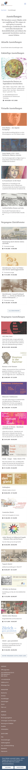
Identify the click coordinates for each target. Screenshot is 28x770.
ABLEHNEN (8, 767)
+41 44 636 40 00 (5, 679)
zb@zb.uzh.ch (5, 682)
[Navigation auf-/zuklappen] (25, 4)
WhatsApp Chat (5, 685)
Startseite (3, 10)
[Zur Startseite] (6, 3)
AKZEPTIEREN (20, 767)
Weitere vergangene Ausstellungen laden (14, 655)
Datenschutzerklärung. (8, 763)
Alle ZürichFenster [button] (14, 310)
